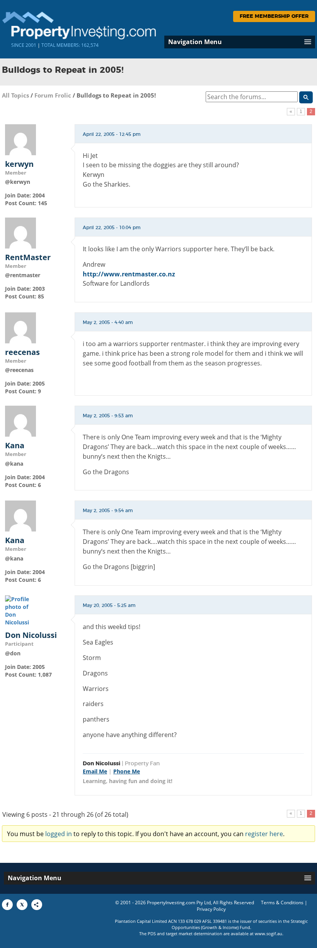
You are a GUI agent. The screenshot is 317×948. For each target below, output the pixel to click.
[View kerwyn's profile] (20, 138)
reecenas (22, 352)
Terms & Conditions (282, 902)
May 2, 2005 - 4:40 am (108, 322)
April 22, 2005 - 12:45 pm (112, 134)
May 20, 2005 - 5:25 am (109, 605)
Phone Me (126, 771)
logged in (58, 834)
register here (264, 834)
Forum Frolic (52, 95)
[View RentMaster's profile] (20, 232)
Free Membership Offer (274, 16)
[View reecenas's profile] (20, 327)
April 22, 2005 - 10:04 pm (112, 227)
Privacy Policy (211, 909)
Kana (14, 446)
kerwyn (19, 164)
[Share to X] (22, 904)
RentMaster (28, 257)
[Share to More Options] (36, 904)
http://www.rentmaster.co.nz (129, 274)
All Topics (15, 95)
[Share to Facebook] (7, 904)
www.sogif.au (268, 933)
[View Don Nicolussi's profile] (20, 610)
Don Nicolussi (31, 635)
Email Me (95, 771)
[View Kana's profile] (20, 420)
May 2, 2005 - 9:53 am (108, 415)
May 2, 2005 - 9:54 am (108, 510)
